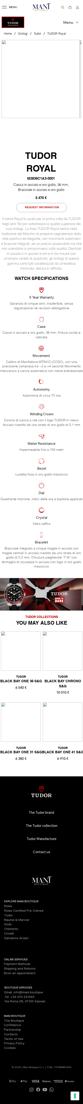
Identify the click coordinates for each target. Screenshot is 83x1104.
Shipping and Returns (20, 968)
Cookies (10, 1047)
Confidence (12, 1025)
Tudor (8, 915)
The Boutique (14, 1020)
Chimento (11, 928)
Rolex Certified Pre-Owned (23, 910)
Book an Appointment (20, 973)
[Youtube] (44, 1089)
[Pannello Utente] (77, 7)
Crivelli (9, 933)
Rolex (8, 906)
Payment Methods (17, 963)
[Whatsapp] (51, 1089)
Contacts (11, 1034)
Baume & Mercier (17, 919)
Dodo (8, 924)
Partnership (12, 1029)
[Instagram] (31, 1089)
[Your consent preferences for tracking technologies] (75, 1096)
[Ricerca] (62, 7)
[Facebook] (38, 1089)
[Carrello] (70, 7)
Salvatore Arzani (16, 938)
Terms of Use (13, 1038)
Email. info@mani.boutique (23, 992)
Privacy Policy (14, 1043)
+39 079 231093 (22, 996)
